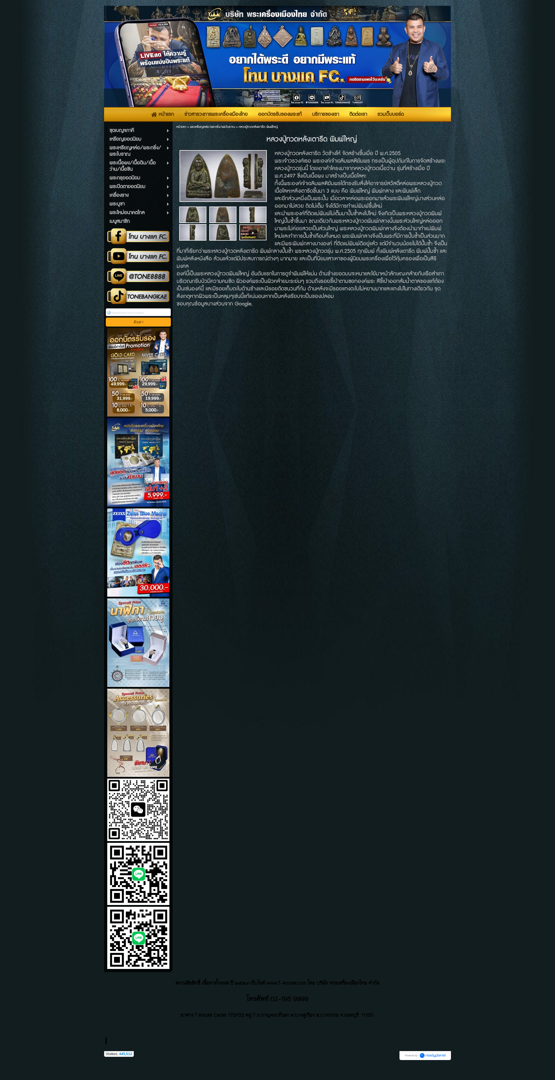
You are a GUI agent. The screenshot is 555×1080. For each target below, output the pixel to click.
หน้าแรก (181, 127)
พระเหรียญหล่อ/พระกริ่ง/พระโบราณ (212, 127)
